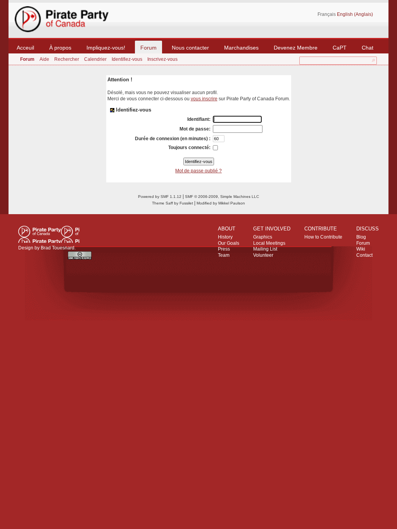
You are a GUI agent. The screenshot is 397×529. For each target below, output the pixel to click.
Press (224, 249)
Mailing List (265, 249)
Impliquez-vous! (105, 48)
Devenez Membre (296, 48)
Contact (364, 255)
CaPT (340, 48)
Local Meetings (269, 243)
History (225, 237)
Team (224, 255)
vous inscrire (204, 98)
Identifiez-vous (127, 59)
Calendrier (95, 59)
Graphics (262, 237)
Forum (148, 48)
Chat (367, 48)
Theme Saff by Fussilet (172, 203)
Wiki (360, 249)
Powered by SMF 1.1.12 (159, 196)
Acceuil (25, 48)
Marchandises (241, 48)
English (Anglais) (355, 14)
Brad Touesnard (57, 248)
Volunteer (263, 255)
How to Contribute (323, 237)
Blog (361, 237)
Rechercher (66, 59)
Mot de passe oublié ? (198, 170)
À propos (60, 48)
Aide (44, 59)
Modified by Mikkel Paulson (221, 203)
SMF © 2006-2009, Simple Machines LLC (222, 196)
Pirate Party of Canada (48, 234)
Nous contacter (190, 48)
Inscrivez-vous (162, 59)
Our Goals (228, 243)
